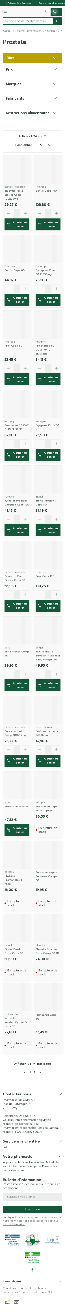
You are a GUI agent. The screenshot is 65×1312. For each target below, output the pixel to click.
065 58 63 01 (28, 1116)
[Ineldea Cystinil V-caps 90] (17, 997)
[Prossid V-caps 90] (17, 785)
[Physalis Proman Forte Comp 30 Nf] (48, 928)
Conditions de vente (15, 1288)
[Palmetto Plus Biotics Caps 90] (17, 555)
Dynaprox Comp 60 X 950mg (46, 272)
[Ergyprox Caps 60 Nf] (48, 404)
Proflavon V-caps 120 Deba (47, 733)
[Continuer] (39, 1072)
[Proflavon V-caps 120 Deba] (48, 710)
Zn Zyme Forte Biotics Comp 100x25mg (14, 195)
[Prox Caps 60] (17, 325)
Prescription (50, 1166)
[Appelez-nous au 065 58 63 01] (46, 12)
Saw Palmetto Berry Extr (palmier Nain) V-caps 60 (48, 656)
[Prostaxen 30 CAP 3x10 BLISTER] (17, 404)
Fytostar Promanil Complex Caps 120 (17, 503)
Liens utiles (36, 1162)
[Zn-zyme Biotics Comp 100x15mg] (17, 710)
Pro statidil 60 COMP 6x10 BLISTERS (45, 350)
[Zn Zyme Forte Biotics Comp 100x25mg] (17, 170)
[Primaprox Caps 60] (48, 997)
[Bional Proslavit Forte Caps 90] (17, 928)
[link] (25, 1072)
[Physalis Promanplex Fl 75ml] (17, 855)
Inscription (32, 1209)
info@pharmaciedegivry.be (33, 1120)
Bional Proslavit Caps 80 (46, 503)
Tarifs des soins (13, 1170)
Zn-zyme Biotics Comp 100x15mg (15, 733)
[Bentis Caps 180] (48, 170)
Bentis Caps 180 (46, 191)
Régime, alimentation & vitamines (36, 31)
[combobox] (28, 21)
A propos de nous (15, 1162)
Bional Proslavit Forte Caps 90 (15, 951)
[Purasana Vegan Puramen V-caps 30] (48, 855)
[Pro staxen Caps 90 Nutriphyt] (48, 785)
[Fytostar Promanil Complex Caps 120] (17, 480)
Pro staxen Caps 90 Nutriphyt (46, 808)
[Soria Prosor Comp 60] (17, 630)
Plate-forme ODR (42, 1292)
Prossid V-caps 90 (17, 807)
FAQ (5, 1147)
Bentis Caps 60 (15, 270)
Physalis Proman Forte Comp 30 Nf (47, 951)
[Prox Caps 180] (48, 555)
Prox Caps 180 (45, 576)
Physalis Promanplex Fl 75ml (14, 880)
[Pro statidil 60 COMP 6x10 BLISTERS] (48, 325)
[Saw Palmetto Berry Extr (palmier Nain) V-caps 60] (48, 630)
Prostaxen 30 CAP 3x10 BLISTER (17, 427)
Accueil (7, 31)
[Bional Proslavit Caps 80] (48, 480)
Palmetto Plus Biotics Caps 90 (15, 578)
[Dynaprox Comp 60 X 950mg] (48, 249)
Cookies (26, 1292)
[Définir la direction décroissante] (49, 145)
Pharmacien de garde (26, 1166)
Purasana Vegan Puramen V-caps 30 (46, 876)
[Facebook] (32, 1270)
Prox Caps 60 (13, 346)
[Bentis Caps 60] (17, 249)
